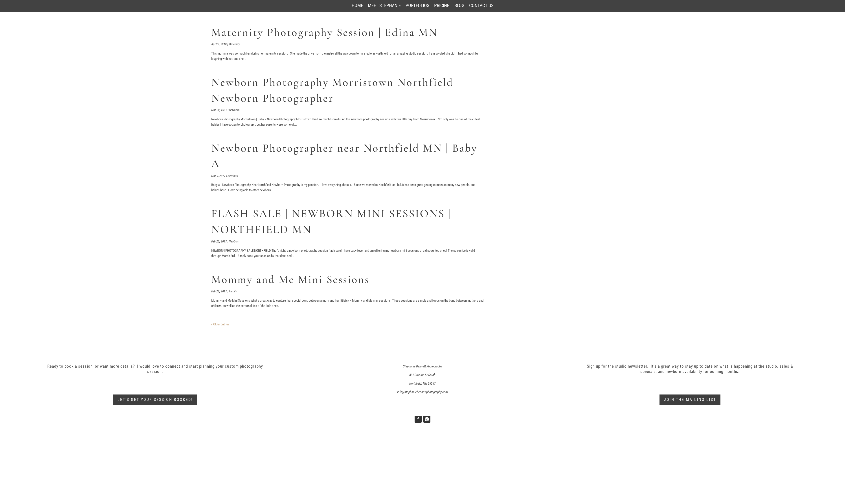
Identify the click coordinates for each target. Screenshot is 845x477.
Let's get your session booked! (155, 399)
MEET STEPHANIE (384, 6)
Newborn (234, 110)
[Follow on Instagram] (426, 419)
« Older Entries (220, 324)
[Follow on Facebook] (418, 419)
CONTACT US (481, 6)
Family (233, 291)
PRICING (442, 6)
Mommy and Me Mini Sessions (290, 279)
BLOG (459, 6)
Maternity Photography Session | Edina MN (324, 32)
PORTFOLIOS (417, 6)
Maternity (234, 44)
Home (357, 6)
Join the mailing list (690, 399)
